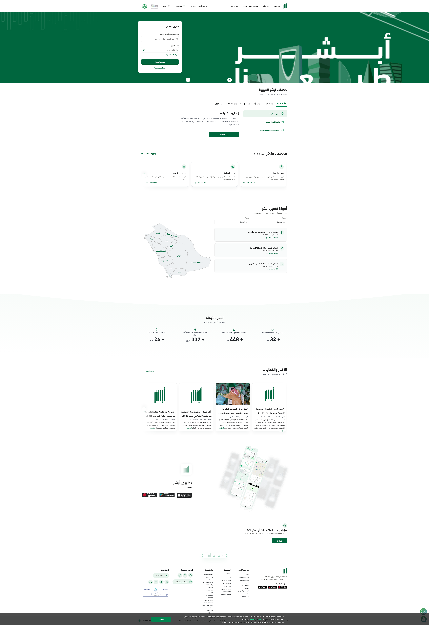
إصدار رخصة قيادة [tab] (274, 113)
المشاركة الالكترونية (250, 6)
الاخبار (247, 583)
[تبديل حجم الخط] (185, 575)
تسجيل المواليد (277, 173)
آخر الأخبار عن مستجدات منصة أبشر (275, 374)
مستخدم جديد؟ (160, 67)
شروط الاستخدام (244, 580)
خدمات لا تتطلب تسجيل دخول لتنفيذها (273, 94)
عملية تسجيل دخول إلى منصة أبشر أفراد (195, 332)
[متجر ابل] (184, 495)
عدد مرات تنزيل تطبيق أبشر (156, 332)
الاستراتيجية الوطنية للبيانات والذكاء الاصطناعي (208, 584)
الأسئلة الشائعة (227, 583)
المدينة (247, 218)
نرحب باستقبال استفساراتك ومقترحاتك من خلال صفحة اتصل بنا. (265, 533)
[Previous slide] (229, 80)
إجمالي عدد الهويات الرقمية (272, 332)
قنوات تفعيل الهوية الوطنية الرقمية (226, 590)
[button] (250, 235)
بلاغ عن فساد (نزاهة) (226, 580)
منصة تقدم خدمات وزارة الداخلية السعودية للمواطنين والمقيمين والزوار (274, 578)
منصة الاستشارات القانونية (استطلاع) (208, 601)
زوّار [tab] (255, 103)
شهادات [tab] (243, 103)
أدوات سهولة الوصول (243, 590)
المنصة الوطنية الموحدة (209, 578)
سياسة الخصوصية (244, 577)
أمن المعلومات (245, 596)
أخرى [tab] (217, 103)
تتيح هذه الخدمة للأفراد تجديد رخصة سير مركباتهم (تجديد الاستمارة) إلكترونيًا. (166, 178)
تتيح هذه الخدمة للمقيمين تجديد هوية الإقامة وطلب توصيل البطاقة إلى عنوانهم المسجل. (215, 178)
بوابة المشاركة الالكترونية (209, 596)
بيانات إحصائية (245, 593)
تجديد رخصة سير (179, 173)
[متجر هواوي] (150, 495)
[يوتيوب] (166, 582)
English (179, 6)
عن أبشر (266, 6)
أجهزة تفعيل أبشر (274, 208)
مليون (266, 340)
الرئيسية (277, 6)
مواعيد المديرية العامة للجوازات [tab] (270, 130)
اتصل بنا (279, 540)
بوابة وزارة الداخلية (208, 574)
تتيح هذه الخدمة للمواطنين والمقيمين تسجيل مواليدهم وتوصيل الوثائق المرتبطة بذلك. (265, 178)
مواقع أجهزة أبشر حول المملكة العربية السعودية (270, 213)
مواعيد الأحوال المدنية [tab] (273, 121)
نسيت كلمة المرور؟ (172, 54)
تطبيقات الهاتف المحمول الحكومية (208, 611)
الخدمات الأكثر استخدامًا (269, 153)
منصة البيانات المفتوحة (209, 591)
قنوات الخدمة (227, 586)
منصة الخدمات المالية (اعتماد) (207, 606)
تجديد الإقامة (229, 173)
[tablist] (214, 103)
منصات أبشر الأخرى (200, 6)
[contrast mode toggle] (190, 575)
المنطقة (284, 218)
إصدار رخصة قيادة (229, 113)
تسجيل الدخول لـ (217, 555)
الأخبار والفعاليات (274, 369)
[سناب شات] (150, 582)
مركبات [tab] (267, 103)
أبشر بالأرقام (215, 317)
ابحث (165, 6)
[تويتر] (161, 582)
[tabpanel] (214, 124)
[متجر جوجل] (167, 495)
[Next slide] (188, 80)
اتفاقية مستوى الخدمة (245, 586)
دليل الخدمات (233, 6)
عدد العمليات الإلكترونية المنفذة (234, 332)
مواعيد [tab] (280, 103)
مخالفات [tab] (229, 103)
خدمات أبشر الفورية (273, 89)
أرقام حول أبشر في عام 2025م (214, 322)
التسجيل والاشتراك (226, 594)
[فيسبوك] (156, 582)
